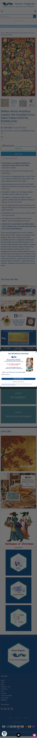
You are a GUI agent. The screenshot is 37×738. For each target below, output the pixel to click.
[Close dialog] (35, 352)
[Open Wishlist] (34, 735)
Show (18, 735)
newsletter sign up (5, 374)
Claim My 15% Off (18, 378)
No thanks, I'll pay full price (18, 381)
